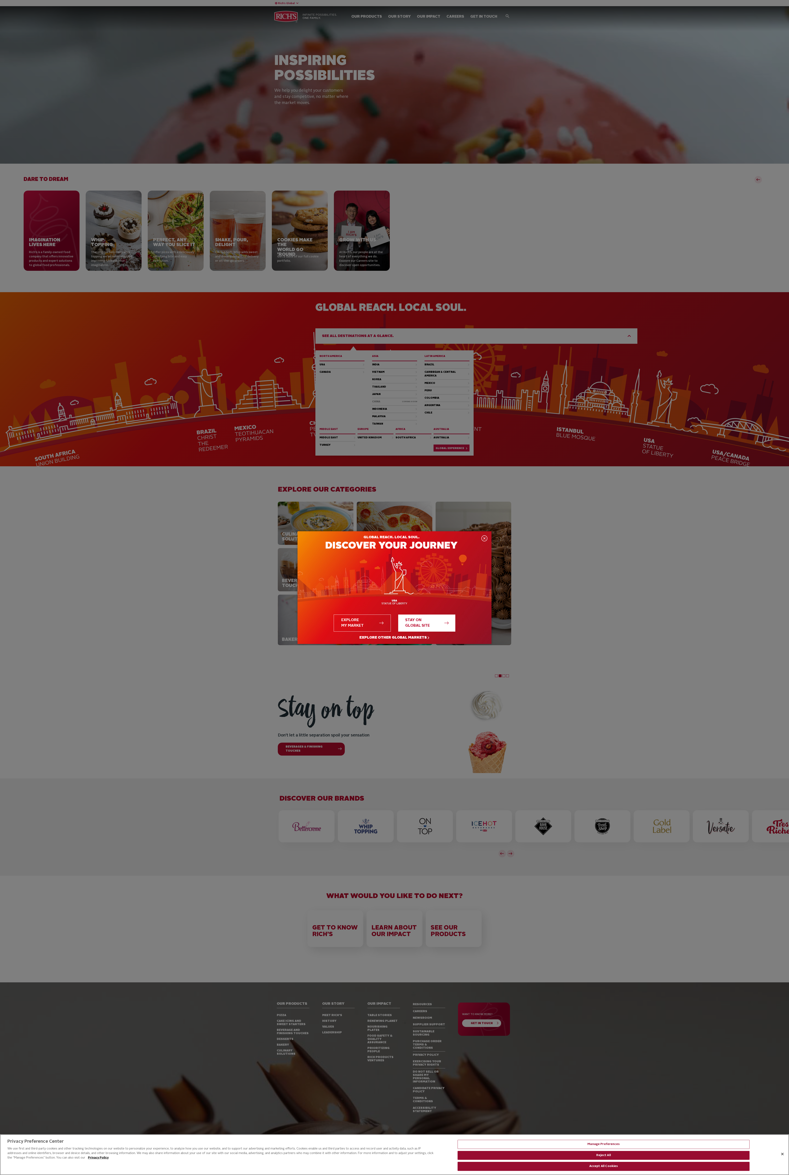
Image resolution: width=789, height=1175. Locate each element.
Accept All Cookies (603, 1166)
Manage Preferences (603, 1144)
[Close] (782, 1154)
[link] (394, 638)
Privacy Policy (98, 1157)
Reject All (603, 1155)
